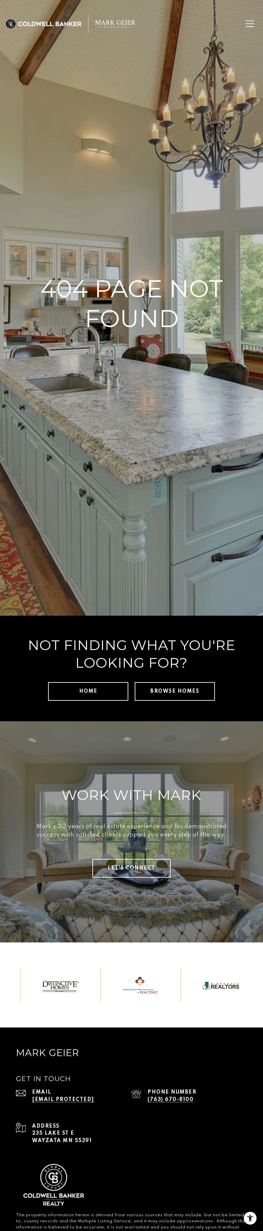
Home (88, 691)
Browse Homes (174, 691)
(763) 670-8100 (170, 1099)
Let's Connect (131, 868)
